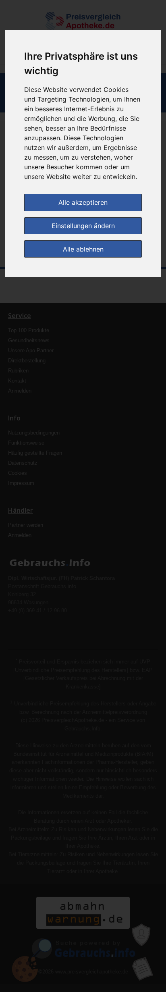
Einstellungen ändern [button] (83, 226)
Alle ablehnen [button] (83, 249)
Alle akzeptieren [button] (83, 202)
